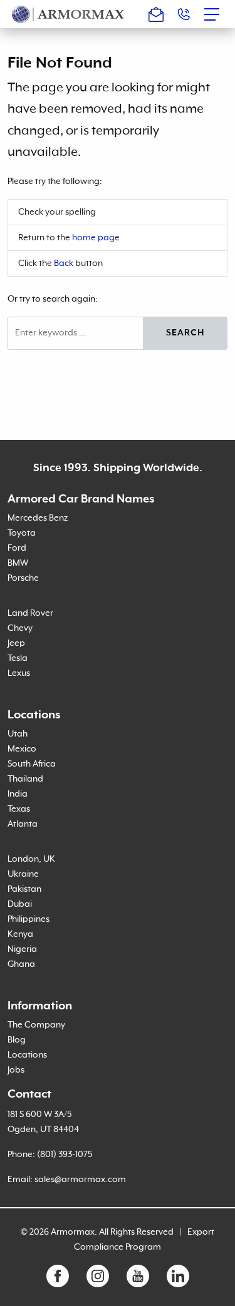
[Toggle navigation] (215, 14)
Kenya (20, 934)
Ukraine (23, 874)
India (18, 794)
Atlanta (23, 824)
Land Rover (30, 613)
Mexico (22, 749)
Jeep (16, 643)
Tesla (18, 658)
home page (96, 238)
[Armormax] (68, 14)
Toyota (22, 533)
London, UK (31, 859)
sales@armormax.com (80, 1180)
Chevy (20, 628)
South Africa (32, 764)
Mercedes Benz (38, 518)
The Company (36, 1025)
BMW (18, 563)
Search (185, 333)
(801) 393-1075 (64, 1155)
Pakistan (24, 889)
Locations (27, 1055)
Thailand (25, 779)
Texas (19, 809)
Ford (17, 548)
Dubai (20, 904)
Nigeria (22, 949)
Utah (18, 734)
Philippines (29, 919)
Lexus (19, 673)
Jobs (16, 1070)
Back (63, 263)
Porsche (23, 578)
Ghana (21, 964)
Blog (17, 1040)
